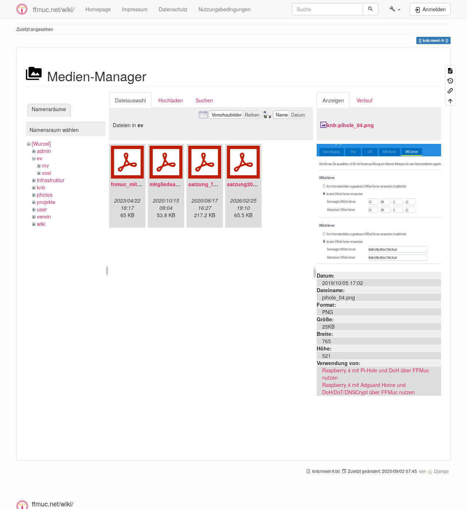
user (42, 209)
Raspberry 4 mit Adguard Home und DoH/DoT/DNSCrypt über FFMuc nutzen (368, 388)
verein (44, 216)
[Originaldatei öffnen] (379, 205)
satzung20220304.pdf (253, 184)
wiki (41, 223)
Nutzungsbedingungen (224, 9)
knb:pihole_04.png (350, 125)
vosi (46, 172)
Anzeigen (333, 100)
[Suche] (370, 9)
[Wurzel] (41, 143)
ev (39, 158)
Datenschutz (173, 9)
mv (45, 165)
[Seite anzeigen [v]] (450, 70)
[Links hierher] (450, 90)
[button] (395, 9)
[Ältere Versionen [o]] (450, 80)
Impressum (135, 9)
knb (41, 187)
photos (45, 194)
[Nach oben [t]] (450, 100)
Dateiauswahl (130, 100)
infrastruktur (51, 180)
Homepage (98, 9)
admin (44, 150)
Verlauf (364, 100)
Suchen (204, 100)
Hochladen (170, 100)
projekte (46, 201)
